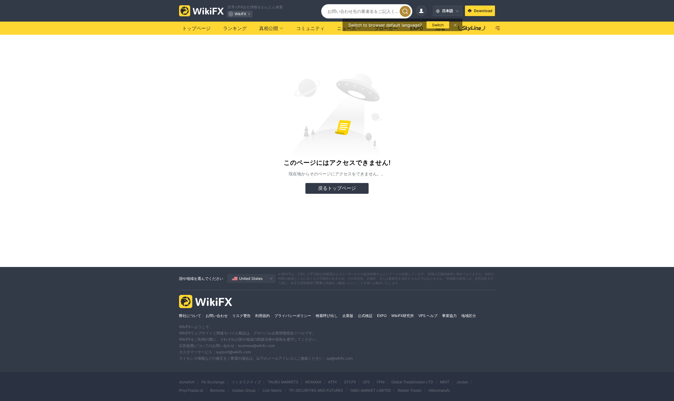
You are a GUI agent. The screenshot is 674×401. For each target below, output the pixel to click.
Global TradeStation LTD (412, 382)
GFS (366, 382)
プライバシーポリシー (292, 315)
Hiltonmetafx (439, 390)
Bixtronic (217, 390)
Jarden (462, 382)
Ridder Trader (410, 390)
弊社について (190, 315)
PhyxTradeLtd (191, 390)
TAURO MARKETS (283, 382)
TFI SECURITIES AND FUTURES (316, 390)
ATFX (332, 382)
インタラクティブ (246, 382)
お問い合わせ (217, 315)
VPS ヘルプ (428, 315)
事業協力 (449, 315)
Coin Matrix (272, 390)
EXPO (382, 315)
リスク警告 (241, 315)
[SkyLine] (471, 28)
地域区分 (468, 315)
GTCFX (350, 382)
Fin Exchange (213, 382)
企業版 (347, 315)
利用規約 (262, 315)
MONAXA (313, 382)
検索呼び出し (327, 315)
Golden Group (244, 390)
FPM (380, 382)
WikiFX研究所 (402, 315)
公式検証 (365, 315)
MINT (444, 382)
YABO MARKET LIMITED (370, 390)
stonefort (187, 382)
